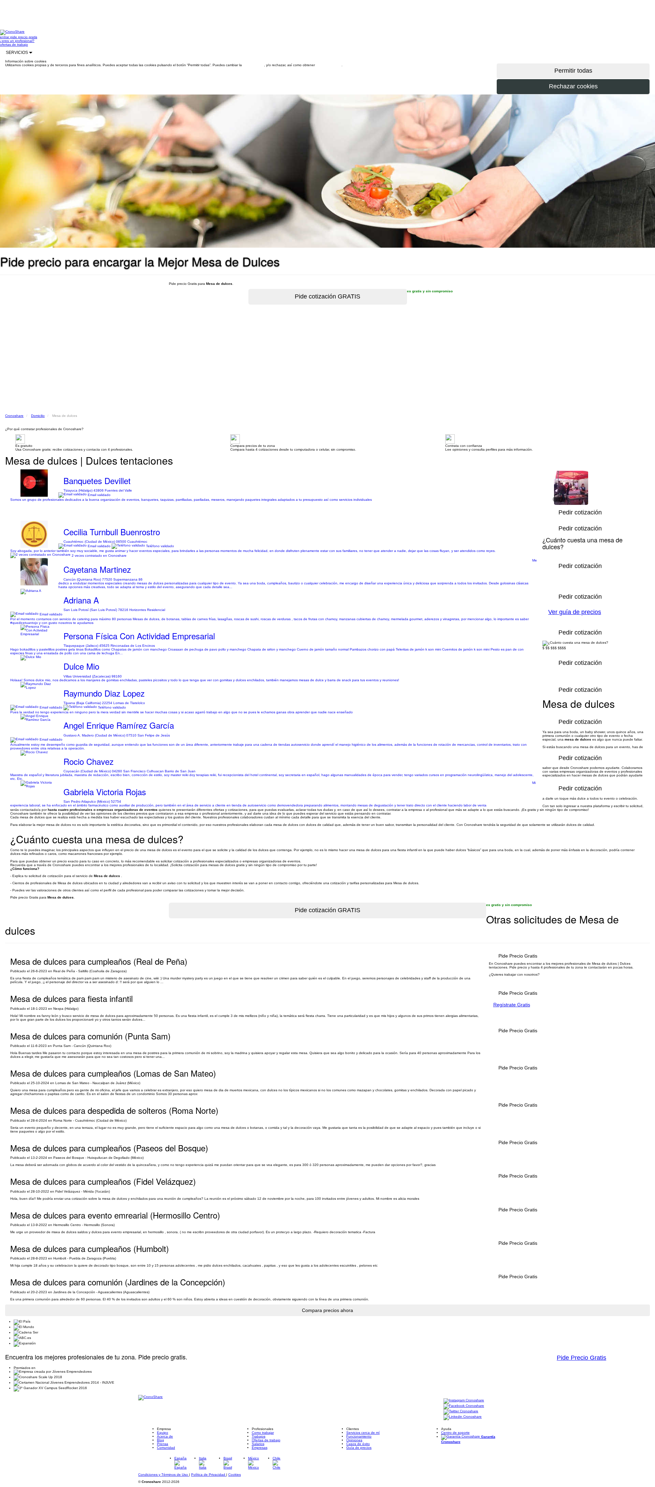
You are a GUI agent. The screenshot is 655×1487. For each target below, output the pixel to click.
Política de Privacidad (208, 1474)
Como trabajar (263, 1432)
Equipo (162, 1432)
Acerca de (165, 1436)
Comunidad (166, 1447)
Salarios (258, 1444)
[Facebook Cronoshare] (463, 1406)
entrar (5, 37)
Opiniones (354, 1440)
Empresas (259, 1447)
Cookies (234, 1474)
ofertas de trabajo (14, 44)
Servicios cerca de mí (363, 1432)
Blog (160, 1440)
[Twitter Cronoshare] (460, 1411)
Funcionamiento (359, 1436)
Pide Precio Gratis (581, 1357)
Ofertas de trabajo (266, 1440)
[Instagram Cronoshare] (463, 1400)
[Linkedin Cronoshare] (462, 1417)
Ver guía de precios (574, 612)
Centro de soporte (455, 1432)
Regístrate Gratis (511, 1004)
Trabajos (258, 1436)
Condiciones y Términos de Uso (163, 1474)
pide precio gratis (23, 37)
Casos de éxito (358, 1444)
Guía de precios (359, 1447)
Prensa (162, 1444)
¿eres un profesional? (17, 41)
